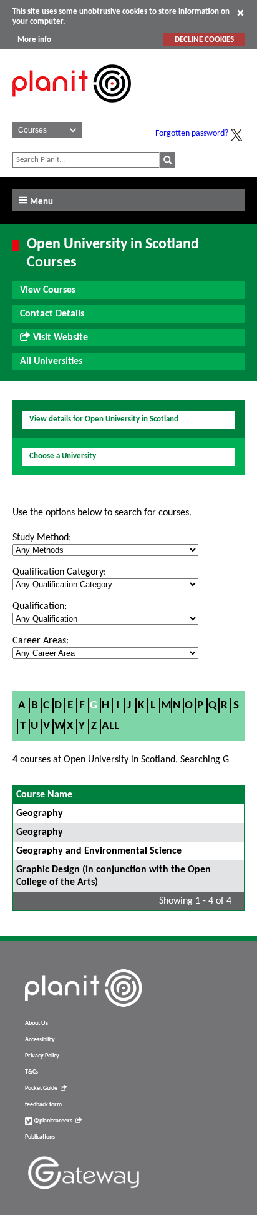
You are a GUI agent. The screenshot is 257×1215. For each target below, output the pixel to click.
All (110, 726)
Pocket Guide (41, 1088)
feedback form (43, 1104)
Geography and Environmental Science (99, 851)
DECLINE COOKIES (204, 40)
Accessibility (40, 1039)
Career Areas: (40, 641)
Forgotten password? (191, 133)
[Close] (240, 12)
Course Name (44, 795)
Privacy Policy (42, 1056)
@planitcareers (52, 1121)
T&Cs (31, 1072)
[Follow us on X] (236, 135)
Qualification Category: (59, 572)
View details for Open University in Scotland (103, 419)
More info (34, 40)
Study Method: (41, 538)
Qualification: (39, 607)
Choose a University (62, 456)
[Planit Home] (71, 109)
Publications (40, 1137)
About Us (36, 1023)
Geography (39, 814)
